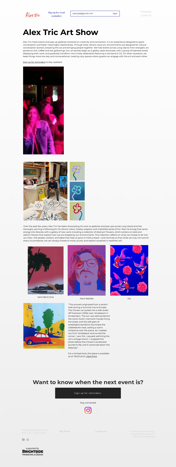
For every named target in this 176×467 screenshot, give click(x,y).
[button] (60, 151)
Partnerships (145, 11)
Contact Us (146, 15)
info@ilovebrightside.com (35, 430)
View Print (91, 356)
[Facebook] (23, 439)
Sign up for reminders (34, 62)
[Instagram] (88, 410)
